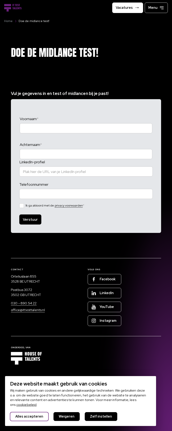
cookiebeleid (26, 404)
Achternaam (30, 144)
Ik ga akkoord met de (54, 205)
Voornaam (28, 118)
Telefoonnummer (33, 184)
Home (8, 21)
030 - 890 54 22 (23, 303)
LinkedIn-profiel (32, 162)
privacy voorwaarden (69, 205)
